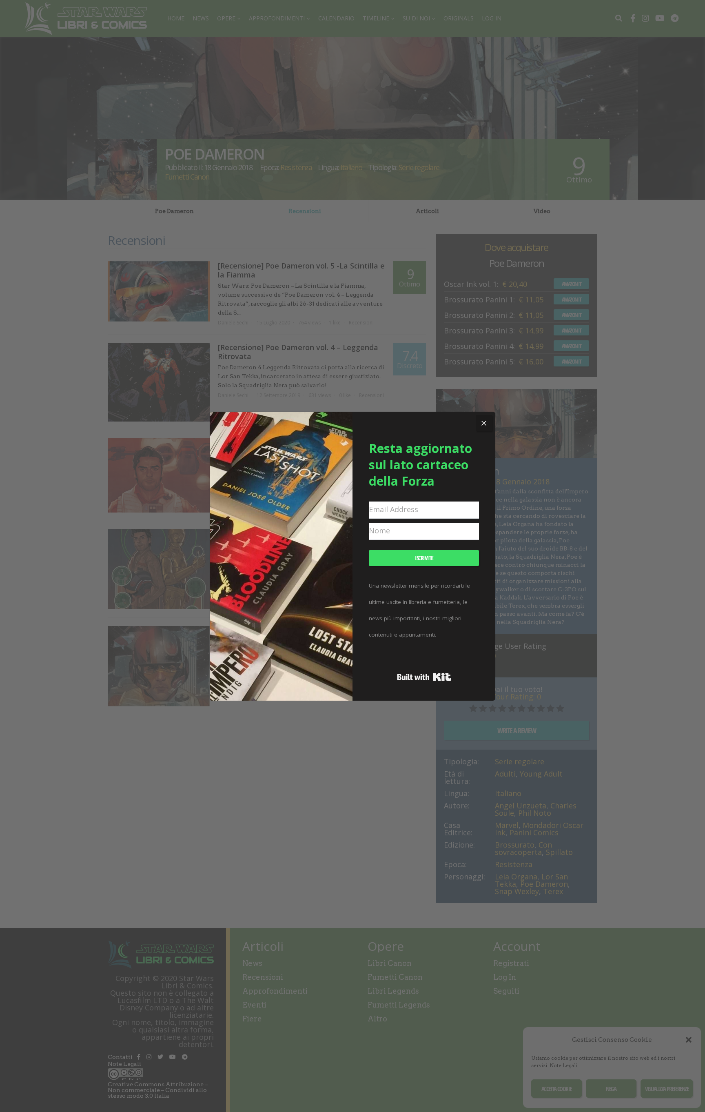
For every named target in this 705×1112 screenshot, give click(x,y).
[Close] (484, 423)
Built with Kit (424, 677)
